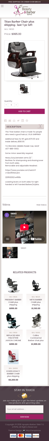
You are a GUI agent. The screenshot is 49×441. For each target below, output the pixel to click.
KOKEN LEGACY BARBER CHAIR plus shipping (13, 373)
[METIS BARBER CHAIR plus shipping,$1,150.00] (35, 285)
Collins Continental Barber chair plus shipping (36, 338)
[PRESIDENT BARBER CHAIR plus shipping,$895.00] (13, 285)
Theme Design (15, 430)
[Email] (10, 120)
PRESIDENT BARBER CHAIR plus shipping (13, 302)
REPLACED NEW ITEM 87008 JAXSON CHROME (13, 338)
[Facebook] (5, 120)
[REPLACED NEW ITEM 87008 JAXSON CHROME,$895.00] (13, 321)
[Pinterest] (27, 120)
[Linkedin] (22, 120)
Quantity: (8, 101)
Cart (46, 7)
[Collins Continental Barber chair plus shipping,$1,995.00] (35, 321)
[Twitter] (18, 120)
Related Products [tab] (24, 273)
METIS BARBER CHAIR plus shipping (36, 302)
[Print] (14, 120)
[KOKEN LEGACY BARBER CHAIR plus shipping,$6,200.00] (13, 356)
